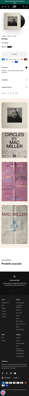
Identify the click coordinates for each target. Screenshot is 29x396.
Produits (4, 36)
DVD (3, 337)
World (17, 327)
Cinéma (3, 311)
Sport (3, 305)
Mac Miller (5, 42)
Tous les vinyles (20, 302)
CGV (17, 346)
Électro (18, 318)
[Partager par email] (16, 93)
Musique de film (20, 329)
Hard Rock (18, 310)
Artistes (18, 337)
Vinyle (9, 36)
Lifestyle (4, 316)
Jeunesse (4, 314)
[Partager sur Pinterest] (13, 93)
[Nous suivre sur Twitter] (7, 373)
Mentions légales (20, 343)
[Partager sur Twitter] (10, 93)
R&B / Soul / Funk (20, 324)
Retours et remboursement (20, 349)
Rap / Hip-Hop (19, 321)
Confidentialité (20, 353)
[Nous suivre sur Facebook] (3, 373)
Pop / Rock (19, 313)
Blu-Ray (4, 340)
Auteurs (18, 340)
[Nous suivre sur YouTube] (15, 373)
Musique (4, 308)
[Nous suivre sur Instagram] (11, 373)
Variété (18, 315)
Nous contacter (20, 356)
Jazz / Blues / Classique (19, 306)
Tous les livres (5, 302)
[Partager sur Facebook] (8, 93)
